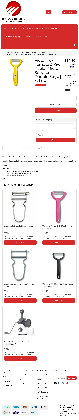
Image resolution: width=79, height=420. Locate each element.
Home (6, 52)
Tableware (51, 28)
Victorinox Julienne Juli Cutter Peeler (18, 226)
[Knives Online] (13, 11)
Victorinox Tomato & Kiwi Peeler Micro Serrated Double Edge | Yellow (31, 54)
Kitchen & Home (34, 28)
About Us (23, 375)
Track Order (6, 381)
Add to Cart (20, 242)
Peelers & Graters (31, 52)
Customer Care (7, 385)
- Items (69, 12)
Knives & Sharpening (13, 28)
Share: (37, 85)
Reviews (32, 148)
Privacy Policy (42, 388)
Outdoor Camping (12, 37)
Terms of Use (41, 383)
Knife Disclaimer (42, 392)
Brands (28, 37)
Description (8, 148)
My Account (6, 377)
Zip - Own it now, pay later (43, 397)
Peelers (42, 52)
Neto (61, 417)
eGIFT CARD (41, 37)
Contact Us (24, 383)
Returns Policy (42, 379)
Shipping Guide (42, 375)
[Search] (48, 12)
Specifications (21, 148)
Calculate (56, 140)
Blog (21, 379)
